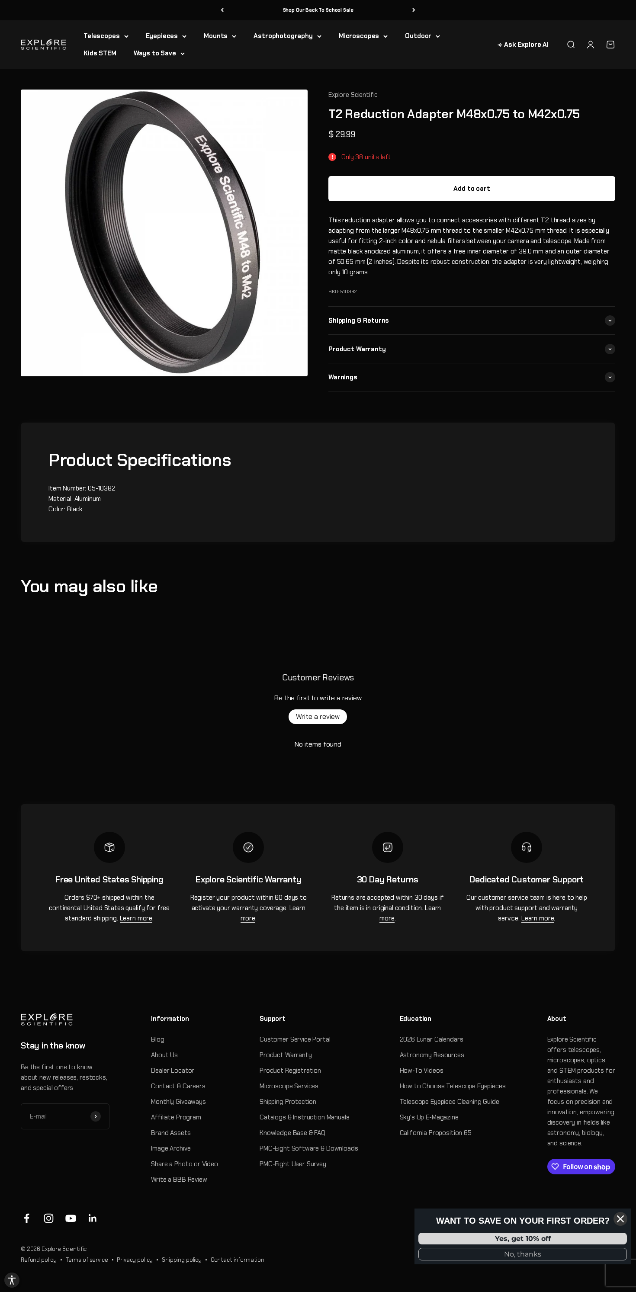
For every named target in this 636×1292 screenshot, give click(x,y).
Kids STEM (100, 53)
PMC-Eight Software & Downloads (309, 1148)
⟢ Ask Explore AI (523, 44)
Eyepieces (162, 36)
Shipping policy (182, 1259)
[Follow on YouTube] (71, 1218)
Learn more (136, 918)
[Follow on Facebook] (26, 1218)
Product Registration (290, 1070)
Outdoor (418, 36)
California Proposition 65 (436, 1132)
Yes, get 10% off (523, 1238)
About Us (164, 1055)
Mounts (216, 36)
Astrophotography (283, 36)
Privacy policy (135, 1259)
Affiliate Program (176, 1117)
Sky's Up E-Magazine (429, 1117)
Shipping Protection (288, 1101)
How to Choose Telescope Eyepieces (453, 1086)
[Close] (620, 1219)
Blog (157, 1039)
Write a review (318, 716)
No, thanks (522, 1254)
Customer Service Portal (295, 1039)
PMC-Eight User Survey (293, 1164)
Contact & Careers (178, 1086)
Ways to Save (155, 53)
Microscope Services (289, 1086)
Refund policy (39, 1259)
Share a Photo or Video (184, 1164)
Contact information (237, 1259)
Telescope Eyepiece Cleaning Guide (449, 1101)
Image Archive (170, 1148)
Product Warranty (286, 1055)
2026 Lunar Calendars (431, 1039)
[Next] (413, 10)
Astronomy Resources (432, 1055)
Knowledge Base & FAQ (292, 1132)
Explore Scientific (353, 94)
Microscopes (359, 36)
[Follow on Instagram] (49, 1218)
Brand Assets (170, 1132)
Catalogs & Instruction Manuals (305, 1117)
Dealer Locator (172, 1070)
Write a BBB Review (179, 1179)
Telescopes (102, 36)
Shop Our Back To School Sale (318, 10)
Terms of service (87, 1259)
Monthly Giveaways (178, 1101)
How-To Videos (421, 1070)
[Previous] (222, 10)
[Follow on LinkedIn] (93, 1218)
